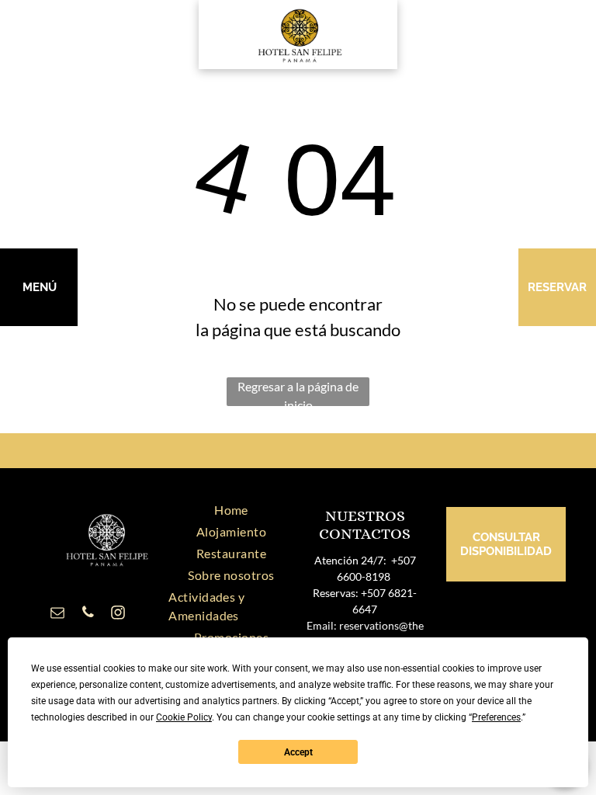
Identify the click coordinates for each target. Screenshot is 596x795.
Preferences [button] (496, 717)
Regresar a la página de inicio (298, 392)
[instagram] (118, 614)
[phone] (88, 614)
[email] (57, 614)
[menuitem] (231, 510)
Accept (298, 752)
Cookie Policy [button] (184, 717)
